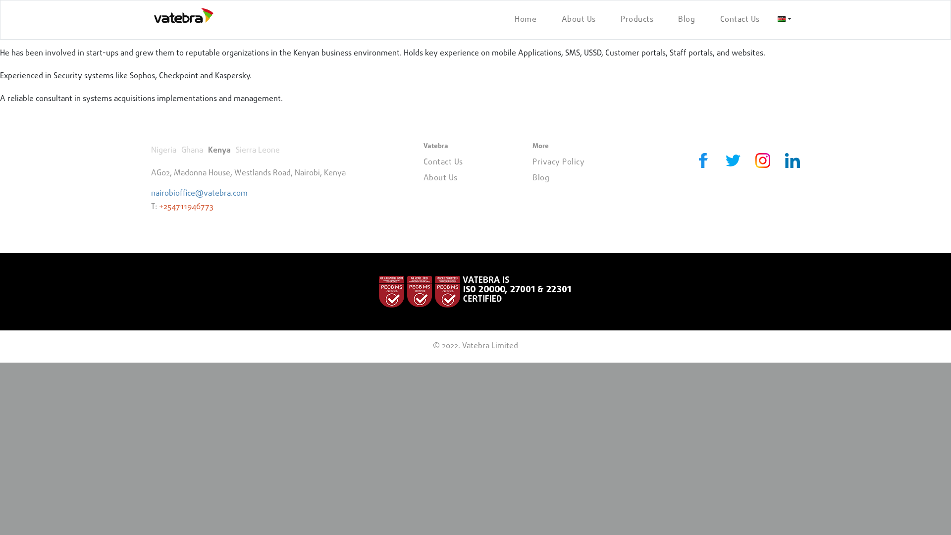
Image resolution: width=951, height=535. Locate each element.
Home (525, 20)
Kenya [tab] (219, 151)
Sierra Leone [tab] (258, 151)
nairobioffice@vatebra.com (199, 194)
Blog (686, 20)
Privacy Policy (558, 162)
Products (637, 20)
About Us (579, 20)
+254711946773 (186, 207)
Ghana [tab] (192, 151)
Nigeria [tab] (163, 151)
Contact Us (740, 20)
